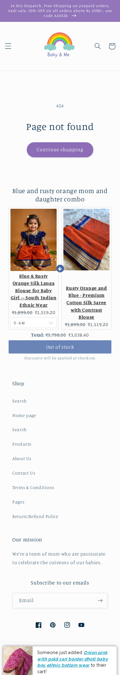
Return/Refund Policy (35, 516)
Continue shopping (60, 149)
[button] (8, 46)
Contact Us (23, 472)
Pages (18, 501)
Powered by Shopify (71, 665)
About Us (21, 458)
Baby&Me (51, 665)
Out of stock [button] (60, 347)
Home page (24, 415)
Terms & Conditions (33, 487)
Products (21, 444)
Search (19, 400)
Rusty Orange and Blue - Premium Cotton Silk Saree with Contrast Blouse (86, 302)
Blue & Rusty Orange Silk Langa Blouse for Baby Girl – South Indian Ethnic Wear (34, 290)
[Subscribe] (100, 600)
